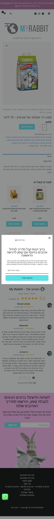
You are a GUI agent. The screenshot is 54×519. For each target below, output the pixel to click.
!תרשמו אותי (27, 278)
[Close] (49, 238)
